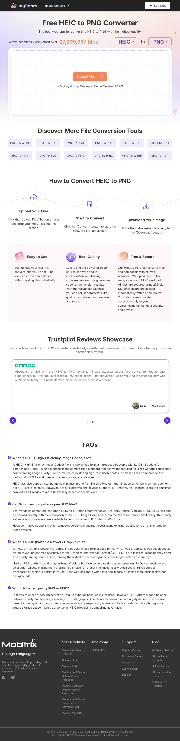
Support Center (131, 650)
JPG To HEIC (104, 155)
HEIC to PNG (99, 650)
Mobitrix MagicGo (72, 712)
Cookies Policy (93, 732)
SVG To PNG (76, 155)
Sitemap (126, 674)
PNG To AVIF (76, 143)
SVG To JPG (48, 143)
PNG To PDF (103, 143)
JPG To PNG (20, 155)
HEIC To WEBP (131, 155)
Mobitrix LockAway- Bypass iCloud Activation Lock (73, 703)
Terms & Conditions (57, 732)
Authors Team (130, 668)
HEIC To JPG (160, 143)
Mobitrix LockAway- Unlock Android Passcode (73, 689)
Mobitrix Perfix (70, 666)
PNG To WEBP (20, 143)
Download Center (132, 656)
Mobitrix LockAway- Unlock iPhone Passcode (73, 676)
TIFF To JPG (131, 143)
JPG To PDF (159, 155)
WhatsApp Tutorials (163, 650)
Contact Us (128, 662)
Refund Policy (109, 732)
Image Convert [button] (55, 5)
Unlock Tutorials (161, 666)
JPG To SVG (48, 155)
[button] (157, 5)
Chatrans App (70, 660)
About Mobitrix (126, 732)
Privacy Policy (76, 732)
